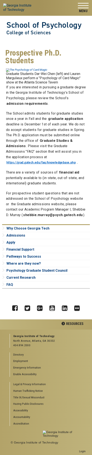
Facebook (16, 307)
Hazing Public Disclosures (28, 403)
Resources (74, 324)
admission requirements (27, 104)
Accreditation (21, 423)
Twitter (29, 307)
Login (82, 451)
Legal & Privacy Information (29, 384)
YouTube (53, 307)
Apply (10, 242)
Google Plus (41, 307)
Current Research (21, 278)
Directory (18, 354)
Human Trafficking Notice (28, 390)
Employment (20, 361)
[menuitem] (47, 384)
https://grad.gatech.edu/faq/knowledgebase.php (41, 162)
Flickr (78, 307)
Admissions (15, 235)
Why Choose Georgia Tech (27, 228)
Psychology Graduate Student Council (36, 270)
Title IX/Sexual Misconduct (29, 397)
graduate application (65, 119)
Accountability (21, 417)
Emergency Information (27, 367)
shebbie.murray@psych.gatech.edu (53, 215)
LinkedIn (66, 307)
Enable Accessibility (25, 374)
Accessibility (20, 410)
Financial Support (20, 249)
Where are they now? (23, 263)
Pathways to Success (23, 256)
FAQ (9, 285)
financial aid (69, 172)
